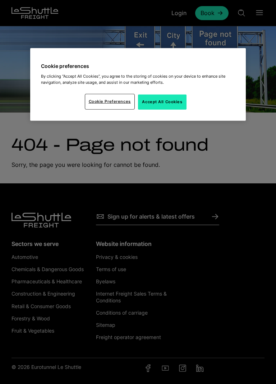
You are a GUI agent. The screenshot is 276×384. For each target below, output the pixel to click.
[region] (138, 84)
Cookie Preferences (110, 101)
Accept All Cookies (162, 101)
